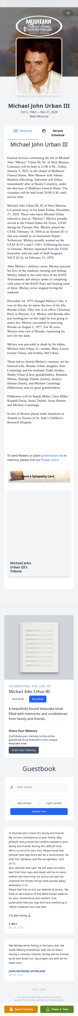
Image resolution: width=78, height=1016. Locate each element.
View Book (18, 699)
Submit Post (39, 811)
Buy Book (37, 699)
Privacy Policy (29, 1000)
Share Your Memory (24, 750)
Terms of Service (48, 1000)
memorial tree (53, 456)
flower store (50, 460)
